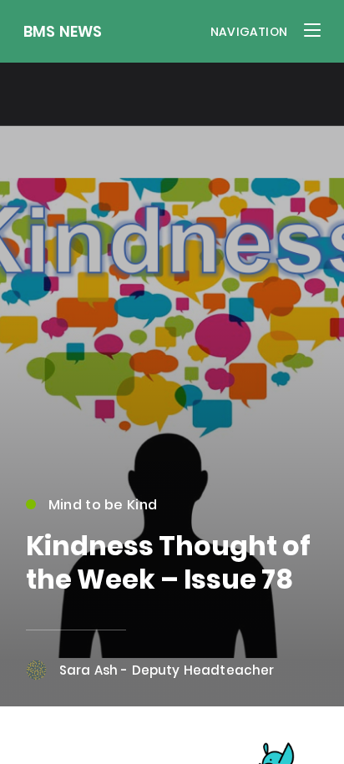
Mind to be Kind (102, 504)
